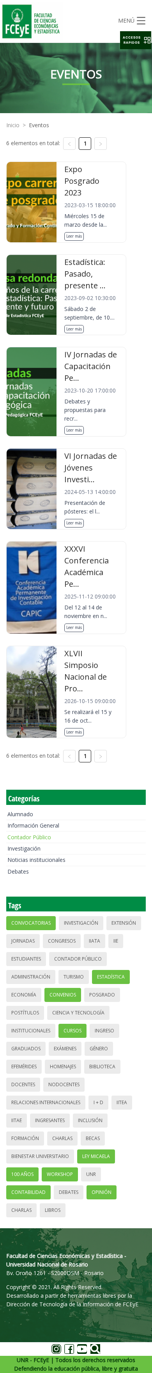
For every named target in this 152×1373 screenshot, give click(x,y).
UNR (91, 1174)
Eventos (39, 125)
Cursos (72, 1030)
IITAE (16, 1120)
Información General (33, 825)
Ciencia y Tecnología (78, 1012)
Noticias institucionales (36, 859)
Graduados (26, 1048)
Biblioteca (102, 1066)
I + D (98, 1102)
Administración (30, 976)
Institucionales (30, 1030)
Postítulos (25, 1012)
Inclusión (90, 1120)
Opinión (101, 1192)
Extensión (123, 923)
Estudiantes (26, 959)
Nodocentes (64, 1084)
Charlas (62, 1138)
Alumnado (20, 814)
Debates (18, 871)
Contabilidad (28, 1192)
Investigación (24, 848)
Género (99, 1048)
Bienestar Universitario (40, 1156)
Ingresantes (50, 1120)
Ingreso (104, 1030)
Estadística (111, 976)
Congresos (62, 941)
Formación (25, 1138)
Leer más (74, 236)
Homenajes (63, 1066)
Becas (93, 1138)
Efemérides (24, 1066)
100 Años (22, 1174)
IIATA (94, 941)
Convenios (62, 994)
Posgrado (102, 994)
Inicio (12, 125)
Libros (52, 1210)
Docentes (23, 1084)
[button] (135, 40)
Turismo (74, 976)
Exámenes (65, 1048)
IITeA (122, 1102)
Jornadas (23, 941)
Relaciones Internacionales (45, 1102)
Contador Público (29, 837)
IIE (115, 941)
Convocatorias (31, 923)
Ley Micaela (96, 1156)
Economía (23, 994)
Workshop (60, 1174)
